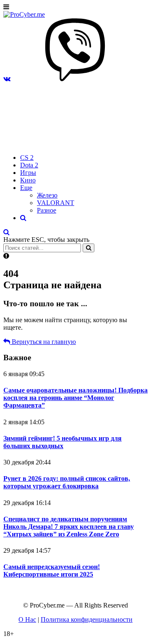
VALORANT (55, 202)
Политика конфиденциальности (87, 619)
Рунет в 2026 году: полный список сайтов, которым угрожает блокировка (66, 482)
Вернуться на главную (43, 341)
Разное (46, 210)
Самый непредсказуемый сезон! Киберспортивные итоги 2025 (51, 570)
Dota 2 (29, 165)
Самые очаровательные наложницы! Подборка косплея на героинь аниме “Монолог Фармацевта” (75, 398)
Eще (26, 187)
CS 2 (27, 157)
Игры (28, 172)
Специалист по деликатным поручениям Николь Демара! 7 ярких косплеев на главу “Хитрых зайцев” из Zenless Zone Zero (68, 526)
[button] (6, 78)
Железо (47, 195)
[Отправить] (88, 248)
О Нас (27, 619)
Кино (28, 180)
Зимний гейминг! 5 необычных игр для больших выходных (62, 442)
